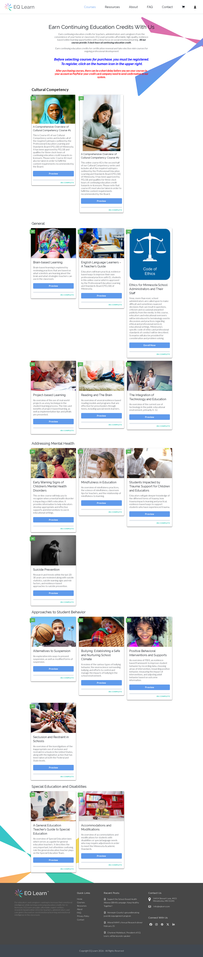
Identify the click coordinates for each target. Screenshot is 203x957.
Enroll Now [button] (150, 345)
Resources (82, 906)
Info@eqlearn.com (161, 906)
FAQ (79, 912)
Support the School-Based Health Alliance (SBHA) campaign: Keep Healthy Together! (121, 902)
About (79, 909)
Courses (81, 902)
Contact (80, 919)
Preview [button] (53, 173)
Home (79, 899)
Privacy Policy (83, 916)
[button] (183, 7)
